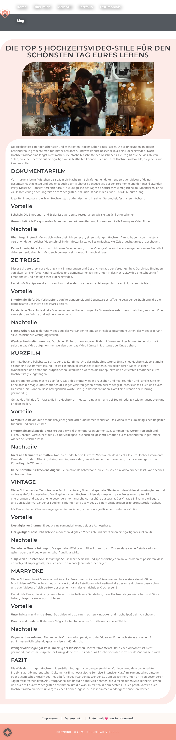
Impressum (50, 718)
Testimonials (110, 6)
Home (21, 6)
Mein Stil (64, 6)
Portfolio (85, 6)
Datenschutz (73, 718)
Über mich (41, 6)
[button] (7, 732)
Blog (20, 20)
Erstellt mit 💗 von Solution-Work (111, 718)
